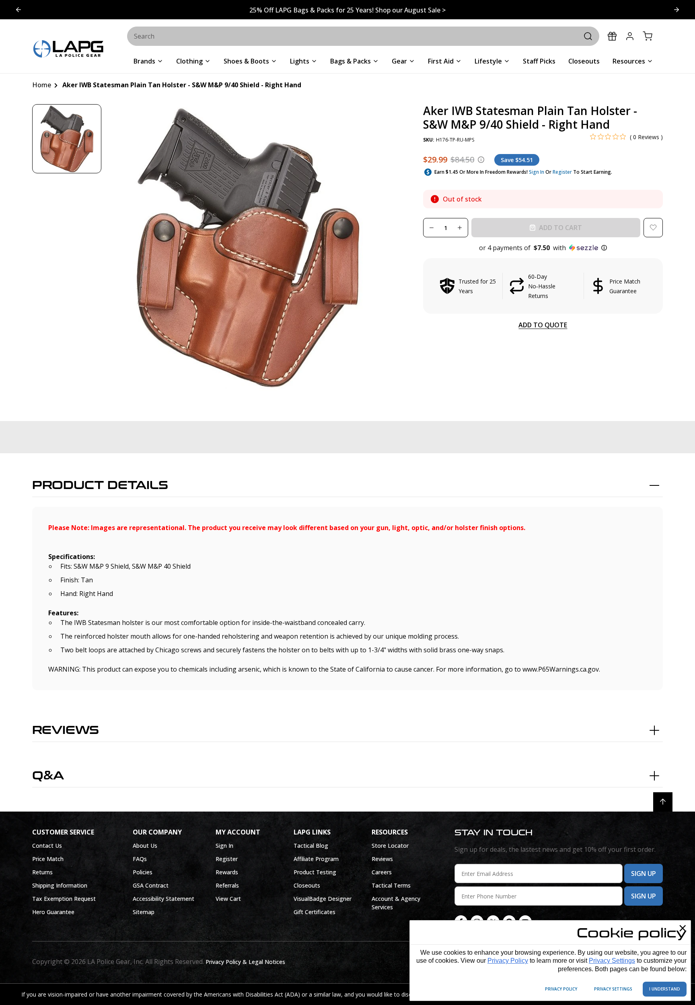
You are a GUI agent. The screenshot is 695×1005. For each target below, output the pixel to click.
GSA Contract (151, 885)
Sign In (536, 172)
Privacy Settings (612, 960)
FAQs (140, 859)
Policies (142, 872)
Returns (42, 872)
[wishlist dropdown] (653, 227)
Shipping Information (59, 885)
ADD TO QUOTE (542, 325)
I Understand (664, 989)
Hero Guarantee (53, 912)
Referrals (227, 885)
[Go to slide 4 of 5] (676, 9)
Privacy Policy (507, 960)
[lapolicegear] (68, 50)
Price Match (48, 859)
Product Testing (315, 872)
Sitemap (143, 912)
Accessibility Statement (163, 898)
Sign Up (643, 873)
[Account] (630, 36)
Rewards (227, 872)
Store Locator (390, 845)
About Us (145, 845)
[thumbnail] (67, 139)
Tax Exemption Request (64, 898)
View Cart (228, 898)
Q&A (48, 776)
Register (562, 172)
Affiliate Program (316, 859)
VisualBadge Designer (323, 898)
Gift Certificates (314, 912)
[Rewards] (612, 36)
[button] (543, 248)
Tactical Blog (311, 845)
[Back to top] (662, 802)
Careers (382, 872)
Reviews (65, 730)
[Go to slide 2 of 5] (18, 9)
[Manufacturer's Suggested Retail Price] (481, 159)
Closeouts (307, 885)
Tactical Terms (391, 885)
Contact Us (47, 845)
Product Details (100, 485)
